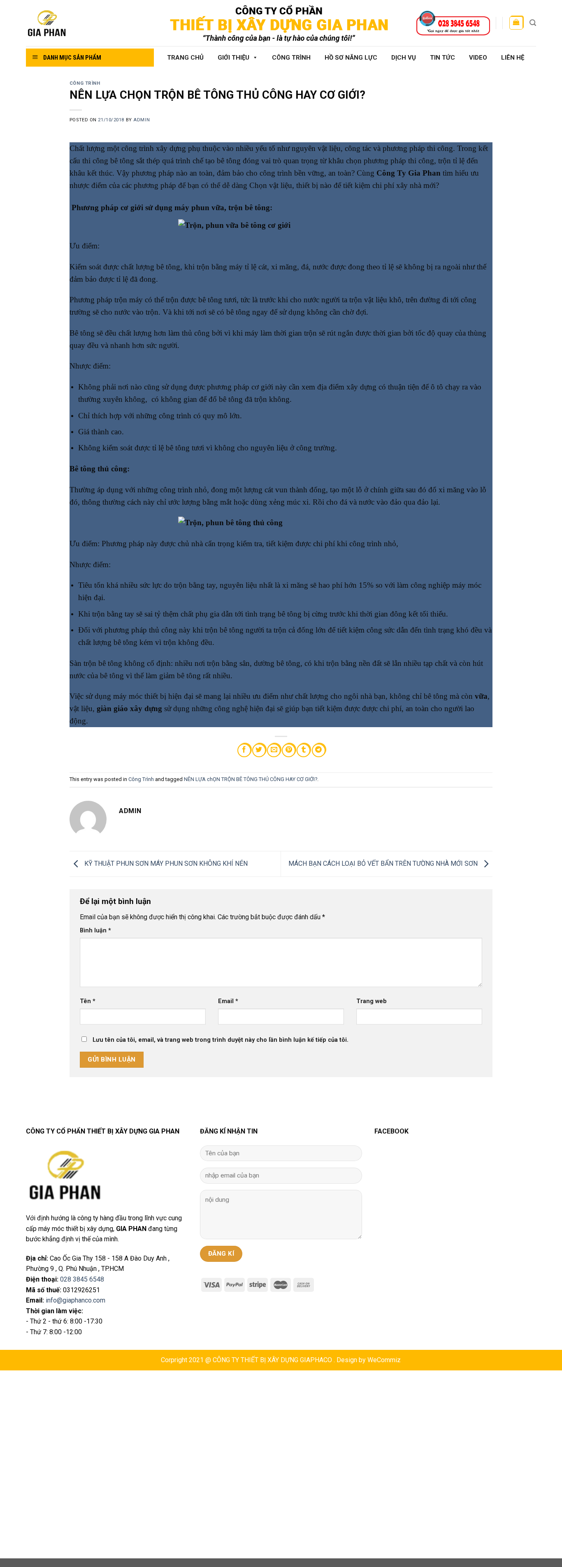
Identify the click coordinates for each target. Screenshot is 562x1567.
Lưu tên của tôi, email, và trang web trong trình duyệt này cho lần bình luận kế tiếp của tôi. (220, 1039)
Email (228, 1001)
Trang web (371, 1001)
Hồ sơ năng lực (351, 57)
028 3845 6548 (82, 1279)
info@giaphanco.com (75, 1300)
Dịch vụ (403, 57)
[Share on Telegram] (318, 750)
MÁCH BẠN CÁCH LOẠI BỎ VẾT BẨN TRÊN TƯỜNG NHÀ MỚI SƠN (383, 863)
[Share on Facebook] (244, 750)
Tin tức (442, 57)
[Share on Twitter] (259, 750)
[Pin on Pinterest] (288, 750)
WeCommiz (384, 1360)
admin (141, 120)
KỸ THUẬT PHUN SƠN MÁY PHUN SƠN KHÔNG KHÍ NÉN (165, 863)
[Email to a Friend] (274, 750)
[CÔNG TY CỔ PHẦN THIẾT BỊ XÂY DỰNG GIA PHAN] (86, 23)
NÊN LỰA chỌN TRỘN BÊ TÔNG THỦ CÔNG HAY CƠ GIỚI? (250, 779)
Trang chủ (185, 57)
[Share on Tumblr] (303, 750)
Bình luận (95, 930)
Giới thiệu (233, 57)
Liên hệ (512, 57)
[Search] (532, 23)
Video (478, 57)
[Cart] (516, 23)
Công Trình (291, 57)
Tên (87, 1001)
